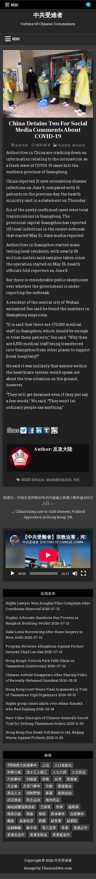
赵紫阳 (72, 820)
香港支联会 (38, 834)
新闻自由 (38, 479)
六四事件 (14, 778)
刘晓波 (31, 778)
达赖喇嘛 (14, 827)
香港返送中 (61, 834)
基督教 (72, 778)
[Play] (12, 573)
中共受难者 (48, 15)
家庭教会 (65, 785)
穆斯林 (73, 806)
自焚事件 (77, 813)
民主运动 (33, 799)
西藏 (42, 820)
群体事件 (58, 813)
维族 (29, 813)
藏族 (10, 820)
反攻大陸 (21, 145)
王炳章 (45, 806)
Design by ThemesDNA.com (48, 868)
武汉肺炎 (14, 799)
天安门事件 (31, 785)
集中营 (31, 827)
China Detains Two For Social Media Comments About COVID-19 (48, 130)
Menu (14, 4)
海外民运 (52, 799)
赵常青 (56, 820)
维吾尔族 (14, 813)
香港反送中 (16, 834)
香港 (64, 827)
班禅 (59, 806)
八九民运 (79, 771)
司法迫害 (64, 145)
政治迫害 (78, 145)
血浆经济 (26, 820)
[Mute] (75, 573)
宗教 (49, 785)
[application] (48, 555)
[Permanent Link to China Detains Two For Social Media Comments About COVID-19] (48, 84)
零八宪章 (49, 827)
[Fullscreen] (83, 573)
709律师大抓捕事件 (22, 765)
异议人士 (14, 792)
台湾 (57, 778)
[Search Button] (88, 4)
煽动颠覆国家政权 (59, 479)
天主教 (12, 785)
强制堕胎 (33, 792)
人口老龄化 (63, 765)
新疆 (49, 792)
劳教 (45, 778)
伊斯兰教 (14, 771)
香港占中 (80, 827)
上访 (45, 765)
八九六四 (59, 771)
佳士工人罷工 (36, 771)
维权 (76, 479)
